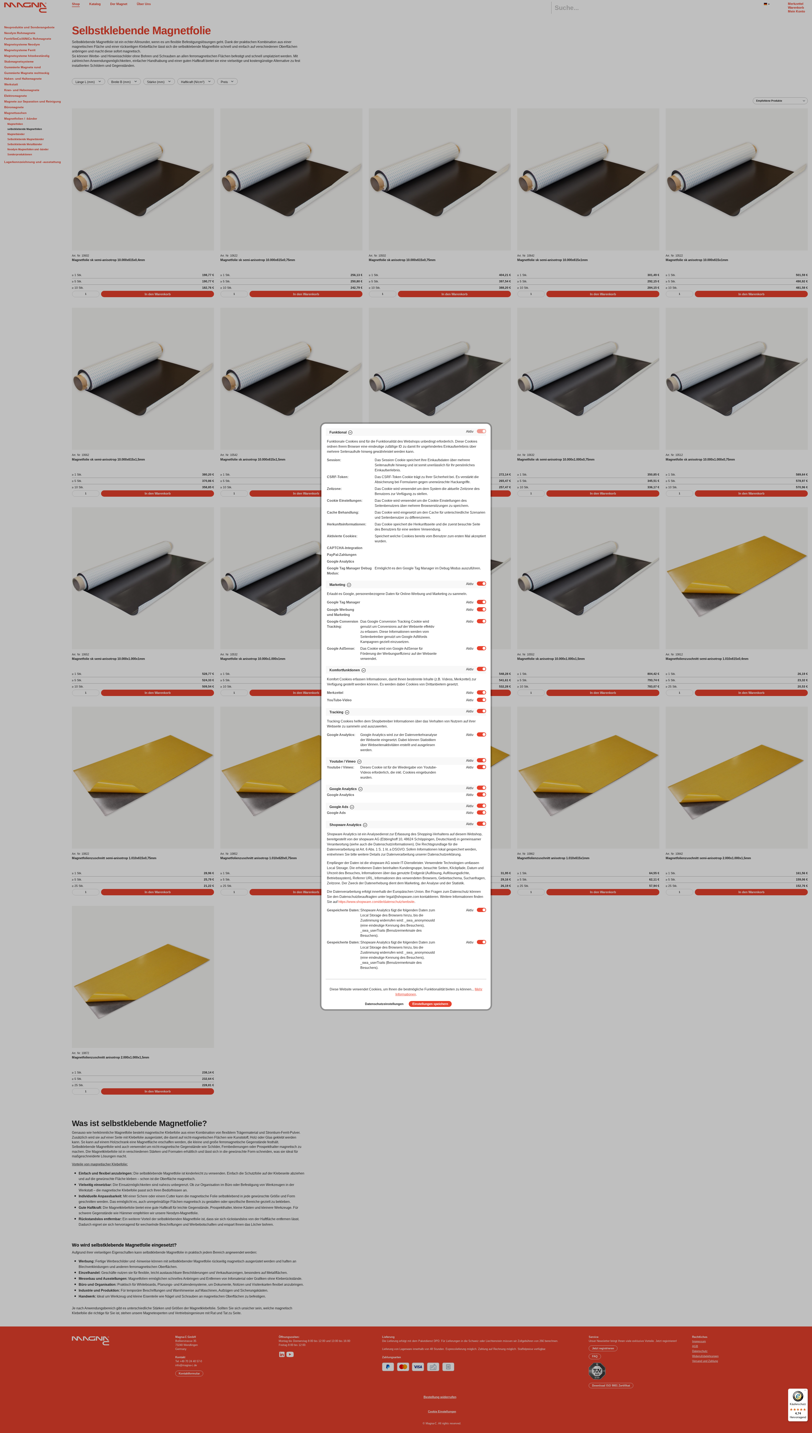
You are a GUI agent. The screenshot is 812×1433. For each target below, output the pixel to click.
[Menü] (805, 1391)
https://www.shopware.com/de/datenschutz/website (376, 902)
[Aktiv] (481, 431)
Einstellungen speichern (430, 1004)
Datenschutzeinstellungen (384, 1004)
